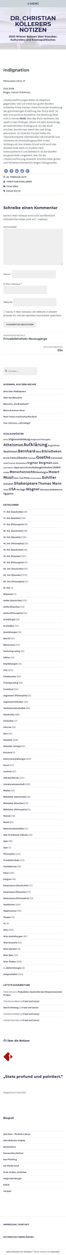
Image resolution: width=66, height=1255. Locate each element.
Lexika (6, 472)
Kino (15, 186)
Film (9, 186)
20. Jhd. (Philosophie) (13, 581)
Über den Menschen (12, 398)
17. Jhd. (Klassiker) (12, 518)
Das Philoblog (10, 1159)
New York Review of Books (15, 835)
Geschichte (8, 714)
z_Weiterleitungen (12, 968)
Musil (8, 477)
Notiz (23, 118)
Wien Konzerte (10, 942)
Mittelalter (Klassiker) (13, 803)
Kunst (6, 765)
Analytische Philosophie (40, 440)
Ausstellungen (10, 632)
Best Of (6, 638)
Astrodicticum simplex (14, 1140)
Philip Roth (13, 191)
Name (7, 274)
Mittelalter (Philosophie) (15, 809)
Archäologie (9, 619)
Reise (5, 873)
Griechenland (21, 463)
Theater (7, 917)
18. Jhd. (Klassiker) (12, 537)
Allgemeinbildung (19, 439)
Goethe (43, 457)
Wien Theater (9, 962)
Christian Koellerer (19, 181)
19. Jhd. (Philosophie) (13, 562)
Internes (7, 727)
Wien (5, 930)
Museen (7, 816)
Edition (6, 657)
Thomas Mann (50, 483)
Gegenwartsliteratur (13, 702)
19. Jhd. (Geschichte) (13, 550)
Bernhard (26, 451)
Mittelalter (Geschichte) (14, 797)
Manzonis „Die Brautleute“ (16, 404)
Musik (6, 822)
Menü (34, 3)
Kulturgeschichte (42, 467)
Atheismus (13, 445)
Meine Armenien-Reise (14, 410)
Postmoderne (35, 478)
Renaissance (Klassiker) (14, 892)
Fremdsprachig (10, 683)
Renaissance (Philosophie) (16, 898)
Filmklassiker (9, 676)
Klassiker (7, 740)
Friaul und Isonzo (31, 1001)
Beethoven (10, 451)
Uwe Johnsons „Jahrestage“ (17, 423)
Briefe (6, 458)
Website (7, 301)
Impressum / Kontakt (16, 1224)
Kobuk (6, 1185)
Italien (10, 468)
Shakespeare (26, 483)
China (13, 457)
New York (19, 478)
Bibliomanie (9, 645)
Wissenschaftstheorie (51, 489)
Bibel (38, 451)
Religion (7, 879)
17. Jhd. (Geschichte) (13, 512)
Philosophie (9, 854)
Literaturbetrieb (11, 778)
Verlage (20, 489)
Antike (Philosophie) (13, 613)
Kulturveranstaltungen (14, 759)
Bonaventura (9, 1147)
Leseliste (7, 771)
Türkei (5, 490)
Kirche (28, 467)
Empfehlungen (10, 664)
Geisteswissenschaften (14, 708)
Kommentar (10, 226)
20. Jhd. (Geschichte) (13, 569)
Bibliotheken (51, 451)
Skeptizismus (9, 911)
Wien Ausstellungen (12, 936)
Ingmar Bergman (39, 463)
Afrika (5, 440)
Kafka (22, 468)
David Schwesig (11, 1007)
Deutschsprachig (11, 651)
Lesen (56, 467)
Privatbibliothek (11, 860)
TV (4, 923)
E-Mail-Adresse (12, 284)
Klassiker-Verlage (12, 746)
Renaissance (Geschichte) (15, 885)
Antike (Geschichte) (12, 600)
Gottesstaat (56, 458)
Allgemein (8, 594)
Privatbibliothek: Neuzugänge (25, 337)
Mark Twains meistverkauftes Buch (20, 417)
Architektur (8, 626)
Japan (16, 467)
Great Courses (9, 463)
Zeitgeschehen (10, 974)
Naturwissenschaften (13, 828)
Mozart (54, 472)
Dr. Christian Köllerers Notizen (33, 24)
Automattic (55, 1252)
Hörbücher (8, 721)
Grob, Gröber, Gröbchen (14, 1172)
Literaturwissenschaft (14, 784)
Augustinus (54, 445)
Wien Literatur (10, 949)
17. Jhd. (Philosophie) (13, 524)
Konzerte (7, 752)
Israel (5, 468)
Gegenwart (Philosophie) (15, 695)
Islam (55, 463)
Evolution (32, 458)
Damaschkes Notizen (13, 1153)
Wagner (33, 489)
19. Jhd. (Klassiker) (12, 556)
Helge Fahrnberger (12, 1178)
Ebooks (22, 457)
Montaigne (42, 472)
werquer (7, 1191)
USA (12, 489)
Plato (27, 478)
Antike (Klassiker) (11, 607)
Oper (5, 841)
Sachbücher (9, 904)
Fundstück (8, 689)
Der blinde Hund (11, 1166)
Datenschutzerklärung (18, 1237)
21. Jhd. (6, 588)
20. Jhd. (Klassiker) (12, 575)
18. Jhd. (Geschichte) (13, 531)
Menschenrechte (23, 472)
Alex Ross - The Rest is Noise (16, 1134)
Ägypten (8, 493)
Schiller (49, 477)
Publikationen (10, 866)
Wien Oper (8, 955)
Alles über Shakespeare (14, 391)
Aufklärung (35, 444)
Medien (6, 790)
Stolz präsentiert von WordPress (19, 1252)
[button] (6, 171)
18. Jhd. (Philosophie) (13, 543)
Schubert (8, 483)
